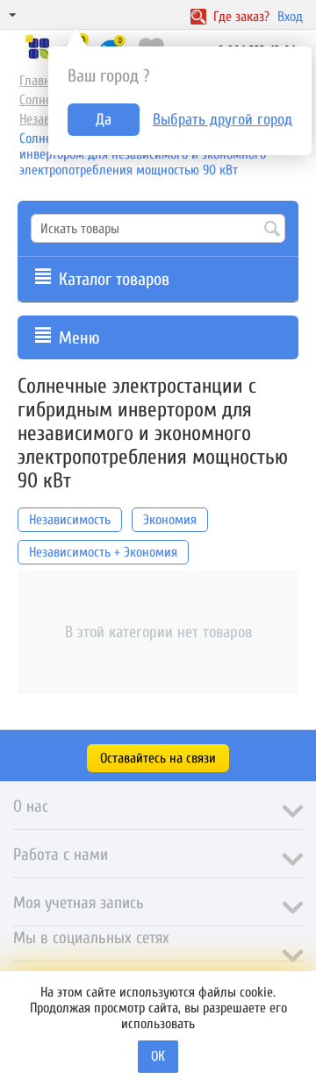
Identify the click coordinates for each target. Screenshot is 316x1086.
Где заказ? (239, 17)
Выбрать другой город (222, 119)
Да (103, 119)
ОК (158, 1056)
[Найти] (272, 229)
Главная (41, 81)
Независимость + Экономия (103, 552)
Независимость (70, 520)
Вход (290, 17)
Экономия (170, 520)
